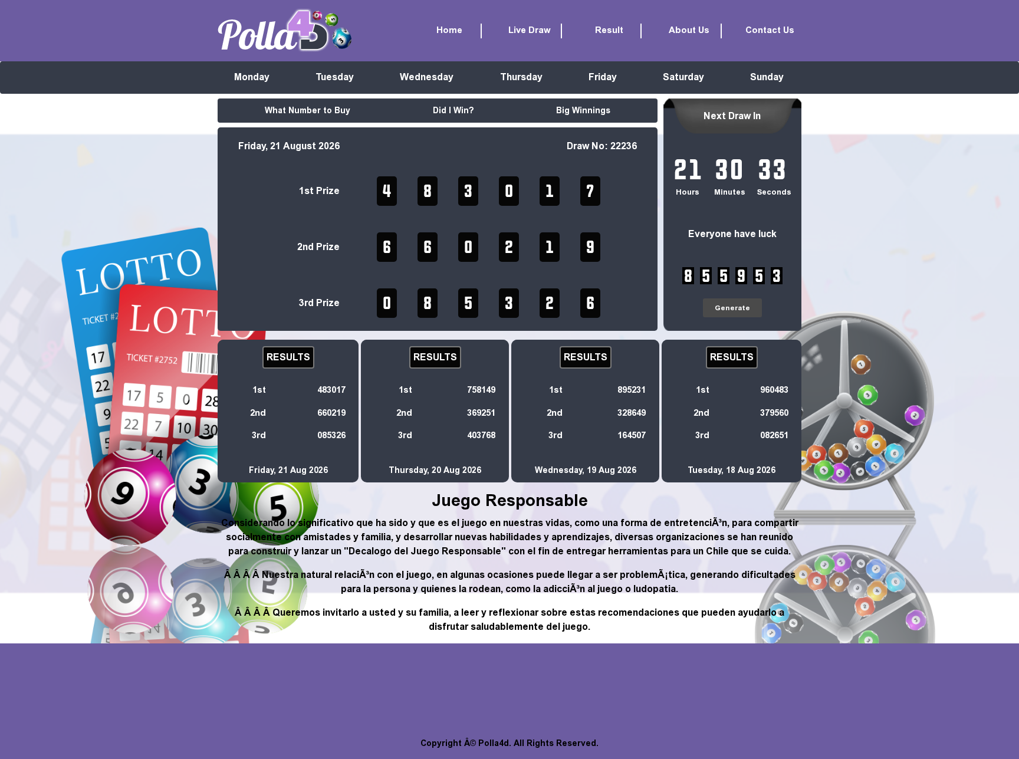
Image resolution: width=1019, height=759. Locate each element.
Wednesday (426, 77)
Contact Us (769, 30)
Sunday (767, 77)
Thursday (521, 77)
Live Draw (529, 30)
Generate (732, 307)
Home (449, 30)
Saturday (683, 77)
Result (609, 30)
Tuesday (334, 77)
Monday (251, 77)
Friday (603, 77)
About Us (689, 30)
